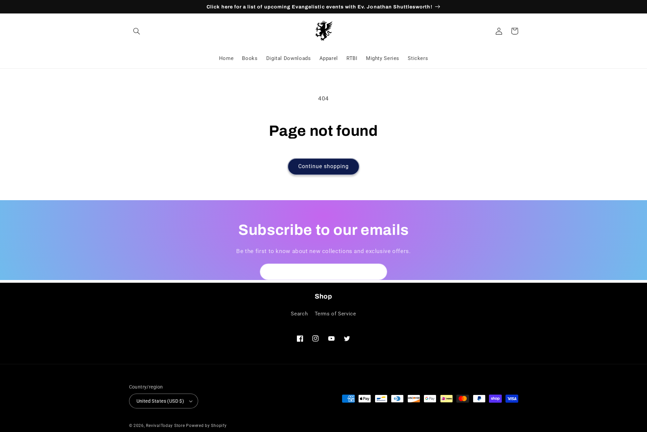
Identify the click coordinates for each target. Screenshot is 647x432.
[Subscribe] (379, 272)
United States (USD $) (160, 401)
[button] (137, 31)
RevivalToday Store (165, 425)
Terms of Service (335, 314)
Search (299, 314)
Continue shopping (323, 166)
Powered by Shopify (206, 425)
